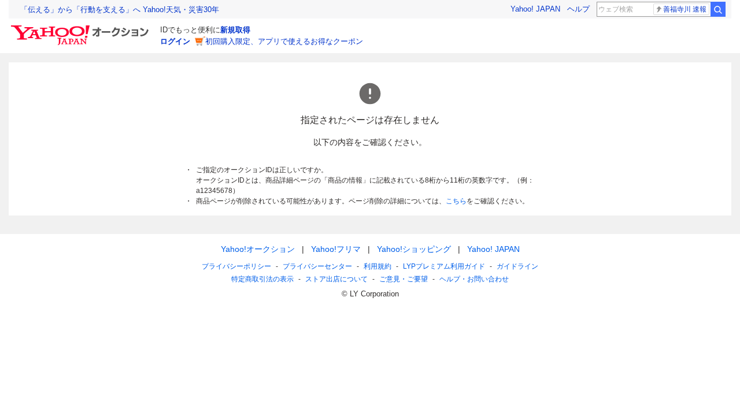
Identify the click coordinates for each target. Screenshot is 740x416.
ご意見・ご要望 (403, 279)
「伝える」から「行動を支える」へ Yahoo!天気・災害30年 (119, 9)
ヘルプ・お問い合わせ (474, 279)
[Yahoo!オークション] (81, 28)
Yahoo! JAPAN (535, 9)
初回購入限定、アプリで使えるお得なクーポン (284, 41)
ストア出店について (336, 279)
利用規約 (377, 266)
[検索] (718, 9)
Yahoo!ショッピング (414, 249)
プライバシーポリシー (236, 266)
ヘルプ (578, 9)
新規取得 (235, 29)
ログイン (175, 41)
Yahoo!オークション (258, 249)
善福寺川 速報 (684, 9)
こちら (456, 201)
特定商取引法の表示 (262, 279)
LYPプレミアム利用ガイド (444, 266)
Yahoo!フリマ (336, 249)
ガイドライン (517, 266)
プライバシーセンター (317, 266)
